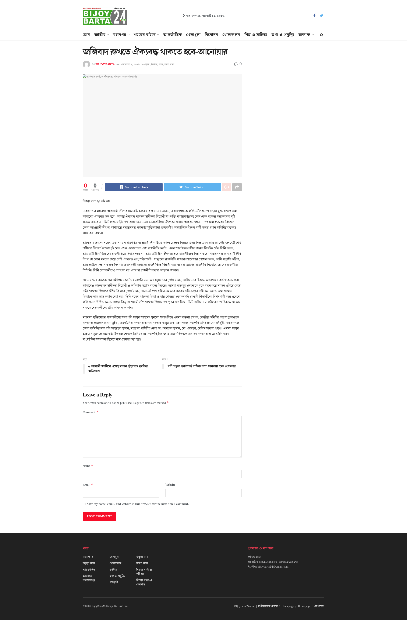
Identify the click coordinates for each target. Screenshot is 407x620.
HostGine (122, 606)
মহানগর (119, 35)
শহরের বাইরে (145, 35)
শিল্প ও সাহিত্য (255, 35)
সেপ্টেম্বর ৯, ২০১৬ (130, 64)
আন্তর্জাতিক (172, 35)
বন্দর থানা (142, 563)
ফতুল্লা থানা (89, 563)
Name (88, 466)
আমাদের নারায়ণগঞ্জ (89, 578)
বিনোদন (211, 35)
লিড (161, 64)
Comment (90, 412)
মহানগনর (88, 557)
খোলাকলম (231, 35)
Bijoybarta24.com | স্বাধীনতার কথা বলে (256, 606)
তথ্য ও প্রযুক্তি (283, 35)
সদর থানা (169, 64)
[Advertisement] (287, 86)
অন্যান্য (304, 35)
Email (88, 485)
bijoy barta (105, 64)
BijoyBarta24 (99, 606)
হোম (86, 35)
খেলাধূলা (193, 35)
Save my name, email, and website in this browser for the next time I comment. (138, 504)
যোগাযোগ (319, 606)
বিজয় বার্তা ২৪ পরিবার (144, 572)
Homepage (288, 606)
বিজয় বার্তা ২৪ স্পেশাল (144, 582)
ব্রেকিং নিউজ (150, 64)
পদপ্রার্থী (114, 582)
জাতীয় (99, 35)
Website (170, 485)
